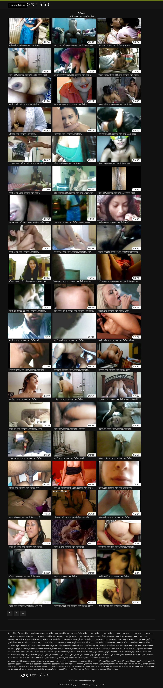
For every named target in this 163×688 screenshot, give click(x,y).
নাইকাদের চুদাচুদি (12, 666)
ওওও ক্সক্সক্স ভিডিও (62, 651)
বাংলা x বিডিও (114, 666)
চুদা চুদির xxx (84, 654)
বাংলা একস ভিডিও (84, 669)
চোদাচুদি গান (116, 654)
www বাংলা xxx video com (136, 636)
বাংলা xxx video (134, 666)
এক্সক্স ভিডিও (67, 645)
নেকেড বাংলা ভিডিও (23, 666)
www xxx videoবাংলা (48, 636)
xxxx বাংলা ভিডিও (83, 642)
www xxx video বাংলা (50, 661)
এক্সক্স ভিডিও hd (77, 645)
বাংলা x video (95, 666)
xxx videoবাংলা (128, 639)
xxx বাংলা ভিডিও (64, 685)
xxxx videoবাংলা (59, 642)
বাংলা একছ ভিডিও (72, 669)
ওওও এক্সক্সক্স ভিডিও (18, 651)
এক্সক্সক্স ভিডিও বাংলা (91, 648)
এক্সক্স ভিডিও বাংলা (113, 645)
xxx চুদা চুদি (146, 639)
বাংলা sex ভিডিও (57, 666)
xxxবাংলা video (110, 642)
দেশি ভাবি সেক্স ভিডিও (148, 664)
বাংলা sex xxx (46, 666)
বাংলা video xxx (68, 666)
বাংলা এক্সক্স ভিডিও (105, 669)
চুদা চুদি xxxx (65, 654)
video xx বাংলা (88, 633)
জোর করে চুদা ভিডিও (122, 664)
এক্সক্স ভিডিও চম (101, 645)
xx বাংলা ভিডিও (86, 639)
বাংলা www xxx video (82, 666)
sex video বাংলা (51, 633)
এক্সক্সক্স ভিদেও (103, 648)
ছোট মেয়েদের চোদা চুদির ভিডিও (54, 657)
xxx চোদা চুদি (23, 642)
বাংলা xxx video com (147, 666)
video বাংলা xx (126, 633)
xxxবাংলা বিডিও (132, 642)
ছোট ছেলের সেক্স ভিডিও (129, 654)
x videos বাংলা (24, 639)
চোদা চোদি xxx (106, 654)
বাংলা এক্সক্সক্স (115, 669)
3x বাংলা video (23, 633)
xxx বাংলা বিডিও (46, 642)
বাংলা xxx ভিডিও (39, 669)
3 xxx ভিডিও (12, 633)
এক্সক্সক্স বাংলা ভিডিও (44, 648)
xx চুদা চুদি (76, 639)
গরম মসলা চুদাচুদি (91, 651)
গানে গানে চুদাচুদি (103, 651)
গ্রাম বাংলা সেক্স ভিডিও (139, 651)
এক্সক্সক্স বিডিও (56, 648)
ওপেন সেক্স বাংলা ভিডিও (77, 651)
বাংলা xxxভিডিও (62, 669)
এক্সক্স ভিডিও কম (89, 645)
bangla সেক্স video (37, 633)
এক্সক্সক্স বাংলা (33, 648)
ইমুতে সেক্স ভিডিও (22, 645)
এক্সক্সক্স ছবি (24, 648)
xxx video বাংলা (98, 639)
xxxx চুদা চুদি (71, 642)
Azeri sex (84, 685)
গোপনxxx (113, 651)
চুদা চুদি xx (41, 654)
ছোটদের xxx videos (90, 657)
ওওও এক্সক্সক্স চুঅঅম (136, 648)
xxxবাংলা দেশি (122, 642)
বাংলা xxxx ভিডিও (50, 669)
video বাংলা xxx (139, 633)
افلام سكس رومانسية (96, 685)
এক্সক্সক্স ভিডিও (66, 648)
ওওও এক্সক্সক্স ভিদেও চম (48, 651)
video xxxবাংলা (114, 633)
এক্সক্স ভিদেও (133, 645)
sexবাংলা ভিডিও (76, 633)
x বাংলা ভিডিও (55, 639)
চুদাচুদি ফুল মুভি (95, 654)
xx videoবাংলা (66, 639)
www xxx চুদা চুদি (64, 636)
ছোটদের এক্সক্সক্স (104, 657)
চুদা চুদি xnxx (32, 654)
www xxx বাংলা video (80, 636)
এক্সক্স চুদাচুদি (50, 645)
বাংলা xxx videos (27, 669)
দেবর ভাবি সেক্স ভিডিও (134, 664)
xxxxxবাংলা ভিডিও (97, 642)
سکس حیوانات (74, 685)
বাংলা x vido (105, 666)
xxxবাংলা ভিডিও (144, 642)
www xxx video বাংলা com (28, 636)
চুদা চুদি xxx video (53, 654)
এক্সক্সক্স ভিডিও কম (78, 648)
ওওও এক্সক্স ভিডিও (122, 648)
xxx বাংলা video (34, 642)
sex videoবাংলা (64, 633)
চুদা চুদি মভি (75, 654)
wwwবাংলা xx (13, 639)
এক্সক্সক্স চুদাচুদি (15, 648)
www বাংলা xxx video (115, 636)
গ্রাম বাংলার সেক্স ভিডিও (92, 664)
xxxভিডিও (11, 645)
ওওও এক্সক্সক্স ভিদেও (32, 651)
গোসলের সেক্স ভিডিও (124, 651)
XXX (80, 12)
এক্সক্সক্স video (143, 645)
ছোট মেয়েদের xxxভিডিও (35, 657)
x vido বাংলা (45, 639)
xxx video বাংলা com (113, 639)
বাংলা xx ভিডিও (123, 666)
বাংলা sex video (35, 666)
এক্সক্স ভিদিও (124, 645)
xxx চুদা (138, 639)
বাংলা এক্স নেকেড (94, 669)
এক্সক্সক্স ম (112, 648)
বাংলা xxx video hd (14, 669)
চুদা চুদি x (24, 654)
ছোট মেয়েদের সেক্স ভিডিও (73, 657)
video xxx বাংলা (101, 633)
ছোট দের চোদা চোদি (19, 657)
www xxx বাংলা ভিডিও (98, 636)
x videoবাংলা (35, 639)
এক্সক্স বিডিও (59, 645)
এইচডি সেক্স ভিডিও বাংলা (36, 645)
